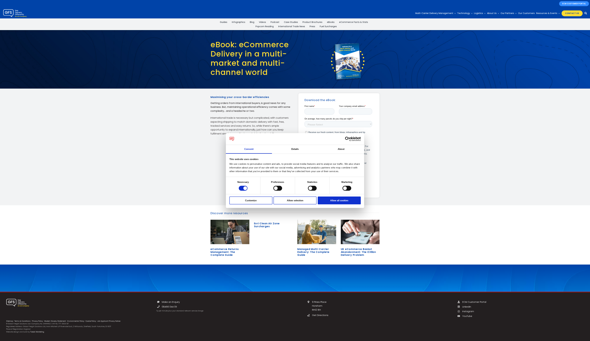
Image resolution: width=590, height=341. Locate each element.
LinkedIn (466, 306)
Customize (251, 200)
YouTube (467, 316)
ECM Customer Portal (474, 302)
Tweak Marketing (37, 332)
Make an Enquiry (171, 302)
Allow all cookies (339, 200)
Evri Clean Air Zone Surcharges (267, 225)
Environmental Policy (75, 321)
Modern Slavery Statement (55, 321)
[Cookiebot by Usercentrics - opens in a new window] (347, 139)
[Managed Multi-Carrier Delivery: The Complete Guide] (316, 232)
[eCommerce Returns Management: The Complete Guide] (229, 232)
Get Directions (320, 315)
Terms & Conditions (22, 321)
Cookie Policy (91, 321)
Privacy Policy (37, 321)
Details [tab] (295, 149)
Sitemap (9, 321)
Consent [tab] (249, 149)
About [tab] (341, 149)
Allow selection (295, 200)
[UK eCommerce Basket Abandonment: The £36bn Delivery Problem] (360, 232)
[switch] (277, 188)
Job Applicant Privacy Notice (108, 321)
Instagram (468, 311)
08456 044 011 (169, 306)
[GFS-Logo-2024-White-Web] (15, 10)
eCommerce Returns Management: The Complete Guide (224, 252)
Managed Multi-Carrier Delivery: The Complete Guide (313, 252)
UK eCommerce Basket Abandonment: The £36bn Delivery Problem (358, 252)
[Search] (585, 13)
